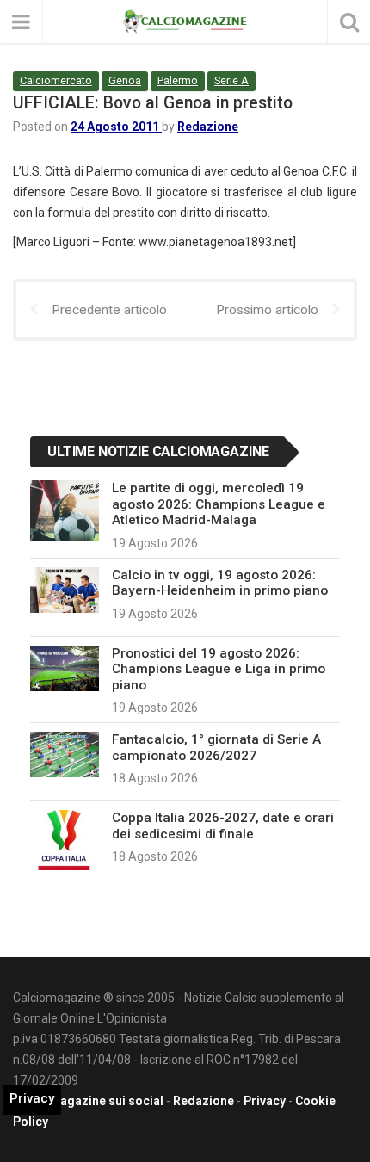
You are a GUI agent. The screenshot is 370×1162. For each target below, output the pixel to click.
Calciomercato (56, 80)
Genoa (124, 80)
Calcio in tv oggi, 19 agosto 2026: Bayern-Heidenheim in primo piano (220, 582)
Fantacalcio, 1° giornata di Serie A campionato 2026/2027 (216, 747)
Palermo (177, 80)
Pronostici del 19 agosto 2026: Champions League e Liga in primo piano (218, 669)
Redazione (207, 126)
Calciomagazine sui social (88, 1101)
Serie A (231, 80)
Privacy (265, 1101)
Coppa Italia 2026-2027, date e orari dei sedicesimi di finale (223, 825)
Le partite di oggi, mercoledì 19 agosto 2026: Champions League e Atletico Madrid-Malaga (218, 504)
